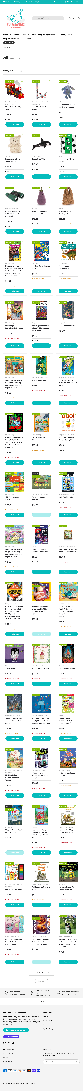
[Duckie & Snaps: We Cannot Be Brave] (68, 872)
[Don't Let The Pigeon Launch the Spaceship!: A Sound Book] (14, 924)
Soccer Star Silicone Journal (67, 160)
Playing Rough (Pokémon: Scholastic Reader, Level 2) (67, 720)
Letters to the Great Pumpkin (67, 774)
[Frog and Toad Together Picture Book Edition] (68, 815)
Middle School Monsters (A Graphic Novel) (40, 775)
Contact (46, 1025)
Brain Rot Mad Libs (66, 497)
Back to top (42, 1002)
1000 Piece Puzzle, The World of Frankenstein (68, 550)
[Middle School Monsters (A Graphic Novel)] (41, 758)
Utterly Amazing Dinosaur (38, 438)
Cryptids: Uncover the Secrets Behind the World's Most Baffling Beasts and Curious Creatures (14, 442)
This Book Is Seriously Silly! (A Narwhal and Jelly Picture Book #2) (41, 720)
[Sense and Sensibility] (68, 310)
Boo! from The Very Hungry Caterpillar (66, 438)
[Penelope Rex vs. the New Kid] (41, 482)
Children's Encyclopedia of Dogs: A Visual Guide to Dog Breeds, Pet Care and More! (68, 943)
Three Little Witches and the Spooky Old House (13, 720)
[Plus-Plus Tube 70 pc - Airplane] (41, 89)
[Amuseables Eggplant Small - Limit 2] (41, 196)
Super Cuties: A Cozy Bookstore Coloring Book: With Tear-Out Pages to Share (13, 384)
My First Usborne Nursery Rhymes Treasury (12, 777)
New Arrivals (15, 35)
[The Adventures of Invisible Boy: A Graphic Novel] (68, 365)
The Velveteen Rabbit (40, 668)
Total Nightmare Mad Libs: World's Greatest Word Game (40, 328)
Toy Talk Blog (48, 1029)
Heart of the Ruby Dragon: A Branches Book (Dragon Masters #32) (41, 833)
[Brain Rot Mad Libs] (68, 482)
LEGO (33, 35)
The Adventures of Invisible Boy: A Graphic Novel (68, 382)
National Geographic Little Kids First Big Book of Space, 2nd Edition (40, 610)
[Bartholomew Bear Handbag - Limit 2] (68, 196)
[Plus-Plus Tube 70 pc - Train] (14, 89)
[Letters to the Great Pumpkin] (68, 758)
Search (45, 1017)
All (9, 48)
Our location (59, 2)
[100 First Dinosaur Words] (14, 482)
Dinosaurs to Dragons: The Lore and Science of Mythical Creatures (41, 941)
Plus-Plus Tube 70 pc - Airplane (41, 108)
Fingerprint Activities (13, 889)
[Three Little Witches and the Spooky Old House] (14, 703)
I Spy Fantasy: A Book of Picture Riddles (14, 831)
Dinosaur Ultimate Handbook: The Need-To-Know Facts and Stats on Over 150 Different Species (14, 271)
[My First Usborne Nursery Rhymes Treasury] (14, 758)
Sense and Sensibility (67, 326)
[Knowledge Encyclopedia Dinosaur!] (14, 310)
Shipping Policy (9, 1053)
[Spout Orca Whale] (41, 144)
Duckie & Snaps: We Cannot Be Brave (66, 888)
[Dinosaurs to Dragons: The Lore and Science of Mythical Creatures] (41, 924)
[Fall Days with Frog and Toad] (41, 872)
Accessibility (48, 1021)
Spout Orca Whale (39, 159)
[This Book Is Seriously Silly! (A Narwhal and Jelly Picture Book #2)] (41, 703)
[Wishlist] (74, 18)
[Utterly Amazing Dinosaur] (41, 422)
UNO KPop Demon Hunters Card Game (40, 550)
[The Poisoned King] (41, 365)
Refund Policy (8, 1057)
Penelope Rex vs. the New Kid (40, 498)
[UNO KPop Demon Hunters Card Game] (41, 534)
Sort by (6, 71)
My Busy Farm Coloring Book (41, 267)
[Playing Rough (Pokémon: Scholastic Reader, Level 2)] (68, 703)
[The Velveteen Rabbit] (41, 653)
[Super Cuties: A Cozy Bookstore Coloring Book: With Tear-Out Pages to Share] (14, 365)
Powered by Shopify (29, 1083)
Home (5, 35)
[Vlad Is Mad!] (14, 653)
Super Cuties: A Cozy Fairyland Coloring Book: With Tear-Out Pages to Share (13, 553)
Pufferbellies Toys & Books (15, 1083)
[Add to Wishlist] (22, 81)
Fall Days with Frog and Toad (41, 888)
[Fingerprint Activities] (14, 872)
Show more (41, 981)
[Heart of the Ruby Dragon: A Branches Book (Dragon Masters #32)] (41, 815)
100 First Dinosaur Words (12, 498)
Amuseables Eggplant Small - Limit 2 (40, 212)
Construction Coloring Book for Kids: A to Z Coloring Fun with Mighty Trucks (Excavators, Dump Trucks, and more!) (14, 612)
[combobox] (48, 18)
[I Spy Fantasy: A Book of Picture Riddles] (14, 815)
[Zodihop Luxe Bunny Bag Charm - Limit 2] (68, 89)
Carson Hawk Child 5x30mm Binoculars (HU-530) (13, 213)
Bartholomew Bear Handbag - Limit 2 (66, 212)
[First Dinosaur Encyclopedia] (68, 251)
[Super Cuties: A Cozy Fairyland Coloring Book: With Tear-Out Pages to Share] (14, 534)
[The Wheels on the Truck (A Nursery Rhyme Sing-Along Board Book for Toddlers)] (68, 591)
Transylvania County (67, 668)
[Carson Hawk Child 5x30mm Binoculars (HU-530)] (14, 196)
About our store (73, 2)
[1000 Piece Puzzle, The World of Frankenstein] (68, 534)
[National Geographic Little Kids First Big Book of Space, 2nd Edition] (41, 591)
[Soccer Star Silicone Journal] (68, 144)
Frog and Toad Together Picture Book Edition (68, 831)
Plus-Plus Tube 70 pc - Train (14, 108)
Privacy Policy (8, 1061)
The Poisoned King (39, 380)
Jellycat (26, 35)
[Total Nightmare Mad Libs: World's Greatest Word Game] (41, 310)
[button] (78, 18)
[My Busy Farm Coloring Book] (41, 251)
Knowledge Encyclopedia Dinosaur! (14, 327)
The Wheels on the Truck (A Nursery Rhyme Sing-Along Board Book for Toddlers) (66, 611)
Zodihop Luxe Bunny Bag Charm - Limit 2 (67, 106)
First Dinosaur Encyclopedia (64, 267)
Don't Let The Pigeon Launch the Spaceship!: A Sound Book (14, 941)
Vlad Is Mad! (10, 668)
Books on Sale (26, 39)
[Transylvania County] (68, 653)
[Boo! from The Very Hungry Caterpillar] (68, 422)
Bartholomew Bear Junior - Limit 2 (12, 160)
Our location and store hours (16, 1030)
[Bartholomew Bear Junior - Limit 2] (14, 144)
